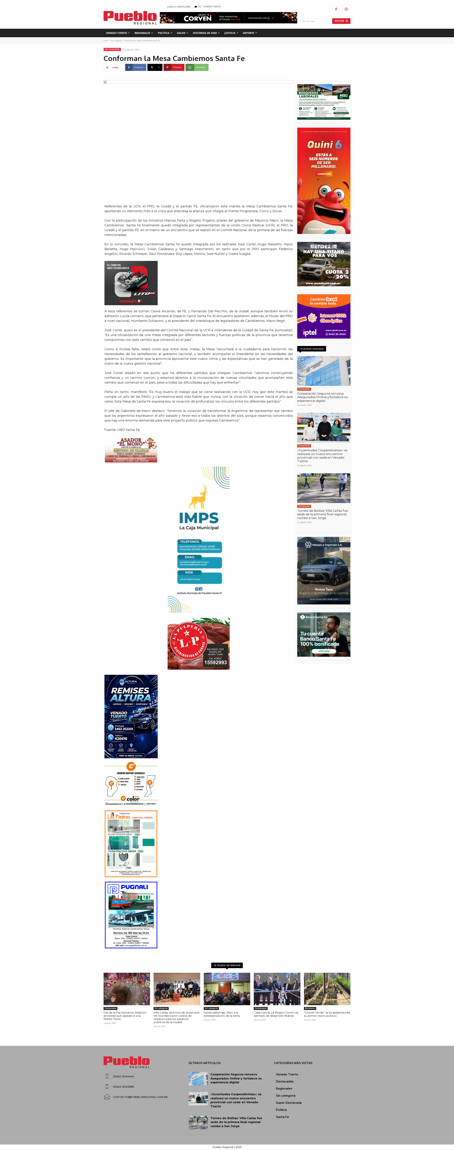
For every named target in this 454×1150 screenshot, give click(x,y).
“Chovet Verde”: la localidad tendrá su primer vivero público (327, 1014)
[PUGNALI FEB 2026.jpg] (198, 915)
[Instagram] (346, 9)
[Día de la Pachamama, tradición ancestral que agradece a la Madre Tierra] (127, 989)
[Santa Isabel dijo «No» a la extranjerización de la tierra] (227, 989)
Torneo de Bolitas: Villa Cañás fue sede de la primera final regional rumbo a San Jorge (322, 514)
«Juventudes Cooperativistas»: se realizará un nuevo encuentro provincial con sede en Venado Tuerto (322, 455)
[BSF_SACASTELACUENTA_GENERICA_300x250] (323, 634)
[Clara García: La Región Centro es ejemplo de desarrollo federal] (277, 989)
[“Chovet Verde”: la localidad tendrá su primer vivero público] (327, 989)
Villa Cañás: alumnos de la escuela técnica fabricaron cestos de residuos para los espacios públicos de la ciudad (176, 1017)
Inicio (106, 40)
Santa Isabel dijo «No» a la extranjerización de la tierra (222, 1014)
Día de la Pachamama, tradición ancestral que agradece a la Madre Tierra (125, 1016)
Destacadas (304, 389)
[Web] (323, 316)
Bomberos (310, 1008)
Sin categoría (116, 40)
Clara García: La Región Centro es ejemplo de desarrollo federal (276, 1014)
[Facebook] (336, 9)
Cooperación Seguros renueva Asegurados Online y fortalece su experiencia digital (322, 397)
